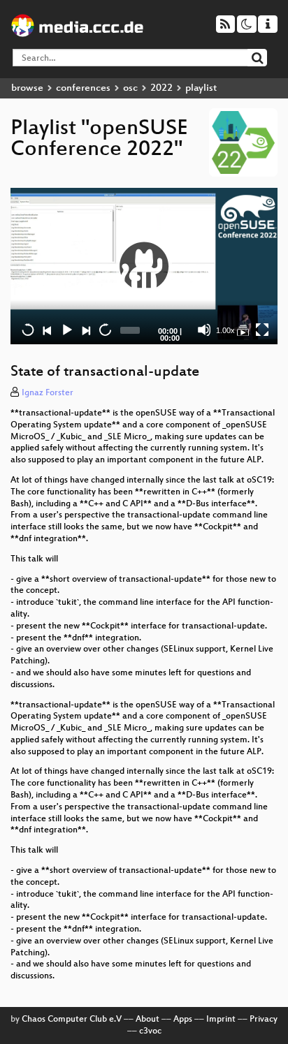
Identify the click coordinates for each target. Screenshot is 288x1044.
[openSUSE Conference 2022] (242, 329)
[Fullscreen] (262, 329)
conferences (83, 88)
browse (27, 88)
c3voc (150, 1031)
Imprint (221, 1019)
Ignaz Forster (47, 393)
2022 (161, 88)
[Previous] (47, 329)
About (147, 1019)
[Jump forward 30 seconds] (105, 329)
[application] (144, 266)
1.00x (225, 330)
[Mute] (204, 329)
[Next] (85, 329)
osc (130, 88)
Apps (182, 1019)
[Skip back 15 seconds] (28, 329)
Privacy (264, 1019)
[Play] (144, 266)
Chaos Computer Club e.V (72, 1019)
